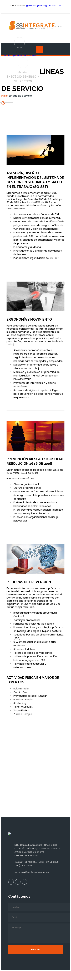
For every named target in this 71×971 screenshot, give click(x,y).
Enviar (35, 949)
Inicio (4, 95)
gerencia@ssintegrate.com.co (43, 5)
